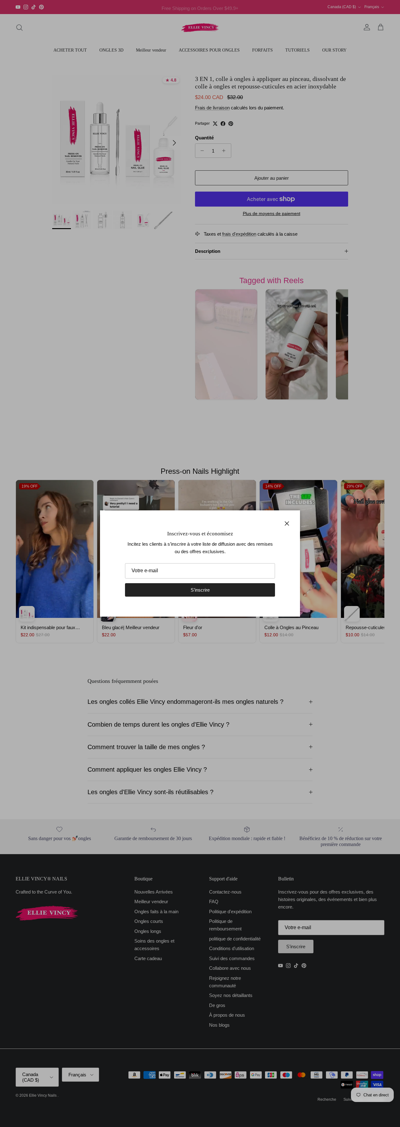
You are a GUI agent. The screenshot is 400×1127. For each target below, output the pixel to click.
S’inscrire (200, 590)
